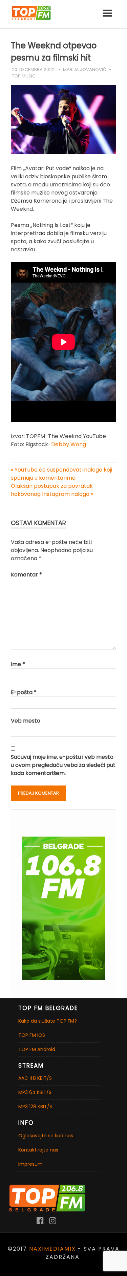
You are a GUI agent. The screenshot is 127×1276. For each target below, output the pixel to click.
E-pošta (24, 692)
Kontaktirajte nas (38, 1149)
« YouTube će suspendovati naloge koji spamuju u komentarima (61, 474)
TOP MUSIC (24, 76)
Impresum (30, 1164)
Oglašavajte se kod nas (45, 1135)
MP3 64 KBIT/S (34, 1092)
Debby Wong (68, 444)
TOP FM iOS (31, 1035)
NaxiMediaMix (52, 1249)
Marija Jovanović (84, 69)
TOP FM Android (36, 1049)
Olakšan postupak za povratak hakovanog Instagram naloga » (52, 490)
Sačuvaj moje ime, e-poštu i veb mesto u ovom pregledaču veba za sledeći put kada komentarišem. (63, 765)
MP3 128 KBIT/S (35, 1106)
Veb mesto (25, 721)
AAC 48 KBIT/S (35, 1078)
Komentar (26, 574)
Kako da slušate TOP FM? (47, 1021)
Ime (18, 664)
